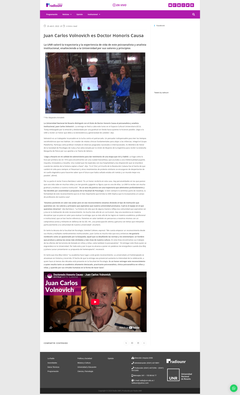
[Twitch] (174, 5)
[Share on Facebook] (132, 343)
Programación (52, 14)
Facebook (160, 25)
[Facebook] (192, 5)
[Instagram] (183, 5)
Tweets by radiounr (161, 92)
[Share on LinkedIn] (138, 343)
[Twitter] (188, 5)
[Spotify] (179, 5)
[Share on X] (126, 343)
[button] (234, 388)
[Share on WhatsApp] (144, 343)
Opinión (79, 14)
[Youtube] (170, 5)
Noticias (65, 14)
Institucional (93, 14)
